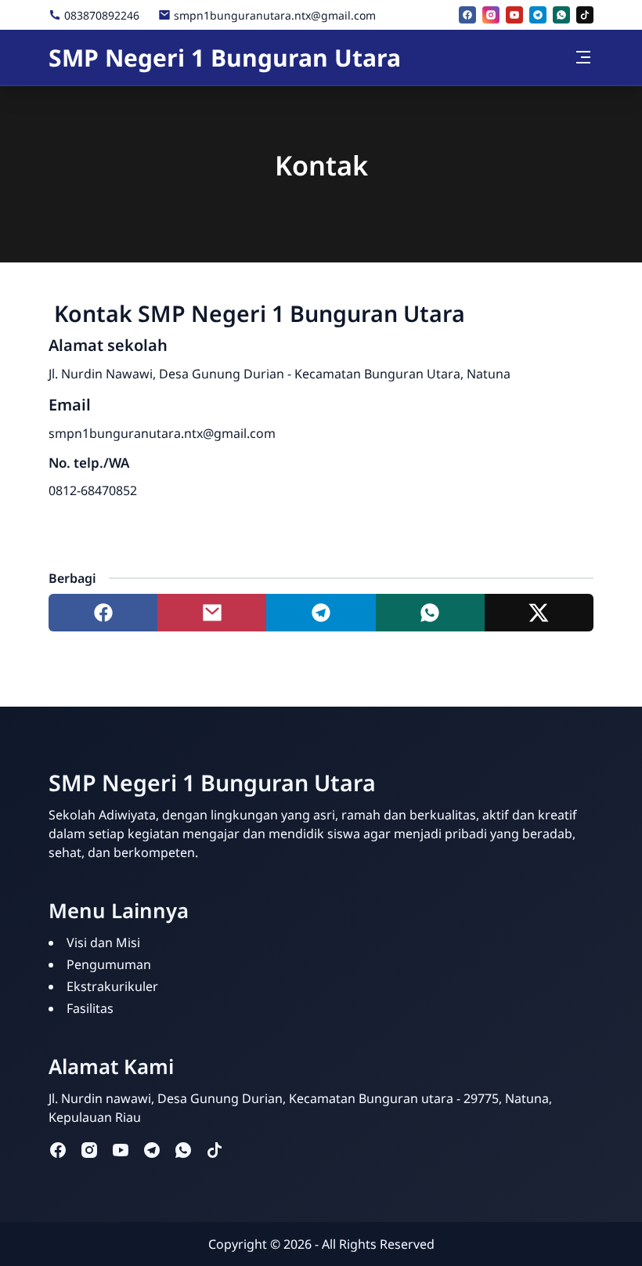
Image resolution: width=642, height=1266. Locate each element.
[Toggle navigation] (583, 57)
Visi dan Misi (103, 942)
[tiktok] (584, 15)
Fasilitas (90, 1008)
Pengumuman (109, 964)
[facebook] (467, 15)
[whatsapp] (561, 15)
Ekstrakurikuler (112, 986)
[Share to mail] (211, 612)
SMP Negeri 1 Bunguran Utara (225, 58)
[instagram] (491, 15)
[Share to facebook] (103, 612)
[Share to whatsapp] (430, 612)
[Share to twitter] (539, 612)
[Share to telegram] (320, 612)
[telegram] (537, 15)
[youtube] (514, 15)
